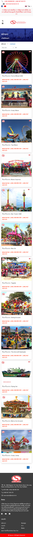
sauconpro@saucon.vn (10, 495)
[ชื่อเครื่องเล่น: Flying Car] (16, 372)
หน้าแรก (3, 44)
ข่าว (22, 525)
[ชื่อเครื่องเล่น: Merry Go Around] (16, 406)
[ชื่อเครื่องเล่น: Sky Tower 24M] (16, 199)
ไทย (28, 6)
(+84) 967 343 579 (8, 492)
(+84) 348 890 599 (14, 489)
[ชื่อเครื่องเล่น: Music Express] (16, 165)
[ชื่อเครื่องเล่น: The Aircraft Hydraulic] (16, 337)
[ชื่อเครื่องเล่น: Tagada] (16, 268)
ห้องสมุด (23, 523)
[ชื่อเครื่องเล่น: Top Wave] (16, 130)
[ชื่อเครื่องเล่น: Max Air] (16, 234)
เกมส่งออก (12, 44)
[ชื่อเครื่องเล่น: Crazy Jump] (16, 441)
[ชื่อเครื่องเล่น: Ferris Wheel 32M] (16, 61)
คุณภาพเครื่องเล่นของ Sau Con (9, 530)
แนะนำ (3, 525)
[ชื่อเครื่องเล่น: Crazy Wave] (16, 96)
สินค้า (2, 528)
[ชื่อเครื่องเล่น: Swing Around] (16, 303)
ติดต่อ (23, 528)
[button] (3, 21)
